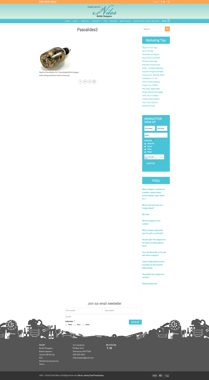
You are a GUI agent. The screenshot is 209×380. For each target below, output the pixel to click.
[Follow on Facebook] (161, 2)
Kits (41, 357)
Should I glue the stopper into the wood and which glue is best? (154, 242)
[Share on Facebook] (80, 82)
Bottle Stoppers (46, 348)
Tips (105, 21)
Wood (149, 146)
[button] (152, 21)
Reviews (113, 21)
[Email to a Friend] (90, 82)
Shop (75, 21)
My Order (145, 214)
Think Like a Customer (150, 95)
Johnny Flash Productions (93, 375)
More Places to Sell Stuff (151, 57)
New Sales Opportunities (151, 88)
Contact (156, 2)
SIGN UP (151, 163)
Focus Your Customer (150, 102)
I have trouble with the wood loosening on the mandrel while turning (153, 264)
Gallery (96, 21)
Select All (150, 143)
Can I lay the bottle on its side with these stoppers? (154, 254)
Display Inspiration (149, 283)
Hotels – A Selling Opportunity (152, 68)
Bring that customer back (151, 64)
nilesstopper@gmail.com (83, 357)
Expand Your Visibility (150, 85)
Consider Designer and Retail (152, 71)
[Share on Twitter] (85, 82)
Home (67, 21)
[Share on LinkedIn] (94, 82)
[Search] (169, 1)
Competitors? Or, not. (150, 78)
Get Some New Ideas (150, 61)
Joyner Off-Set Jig (46, 354)
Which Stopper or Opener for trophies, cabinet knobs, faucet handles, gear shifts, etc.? (153, 194)
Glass (149, 149)
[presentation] (154, 156)
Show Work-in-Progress (150, 54)
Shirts (41, 364)
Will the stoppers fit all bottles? (151, 222)
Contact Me (138, 21)
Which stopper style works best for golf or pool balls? (152, 232)
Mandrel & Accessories (49, 361)
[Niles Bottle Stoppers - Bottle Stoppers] (104, 11)
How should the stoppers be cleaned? (153, 276)
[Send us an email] (164, 2)
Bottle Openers (45, 351)
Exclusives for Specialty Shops (153, 75)
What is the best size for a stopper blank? (152, 207)
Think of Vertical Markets (151, 81)
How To (84, 21)
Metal (149, 152)
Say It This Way (147, 51)
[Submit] (167, 28)
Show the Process (148, 105)
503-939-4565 (47, 1)
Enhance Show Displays (151, 99)
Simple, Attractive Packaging (152, 92)
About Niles (125, 21)
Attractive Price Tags (149, 47)
